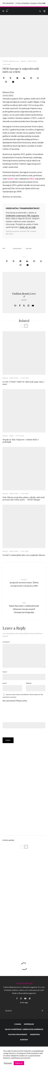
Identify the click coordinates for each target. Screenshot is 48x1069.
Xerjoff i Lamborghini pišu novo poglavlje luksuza (24, 555)
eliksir (32, 178)
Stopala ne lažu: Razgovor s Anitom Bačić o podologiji (21, 440)
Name (5, 672)
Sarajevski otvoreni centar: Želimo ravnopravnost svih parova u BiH (24, 583)
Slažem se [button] (19, 1063)
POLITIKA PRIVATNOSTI (17, 1034)
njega (11, 436)
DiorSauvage (18, 248)
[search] (42, 1010)
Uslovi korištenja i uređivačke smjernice (24, 1029)
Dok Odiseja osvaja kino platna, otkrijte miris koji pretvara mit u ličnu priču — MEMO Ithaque (23, 498)
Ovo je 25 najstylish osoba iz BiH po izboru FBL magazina (28, 932)
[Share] (3, 78)
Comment (6, 642)
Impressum (29, 1024)
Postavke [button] (8, 1063)
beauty (23, 61)
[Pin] (17, 78)
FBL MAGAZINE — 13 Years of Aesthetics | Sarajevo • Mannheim (24, 3)
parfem (11, 178)
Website (28, 683)
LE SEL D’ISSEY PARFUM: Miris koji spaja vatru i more (23, 383)
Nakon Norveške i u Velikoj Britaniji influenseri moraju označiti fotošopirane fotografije (24, 607)
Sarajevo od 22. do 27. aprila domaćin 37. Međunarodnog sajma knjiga (29, 920)
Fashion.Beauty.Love (11, 61)
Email (5, 683)
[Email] (31, 78)
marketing (35, 1034)
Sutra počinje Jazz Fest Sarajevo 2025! (29, 895)
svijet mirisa (32, 61)
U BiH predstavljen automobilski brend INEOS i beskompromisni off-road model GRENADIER (23, 885)
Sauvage (29, 248)
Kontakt (24, 1040)
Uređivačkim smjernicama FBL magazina (22, 215)
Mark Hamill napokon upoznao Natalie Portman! (26, 907)
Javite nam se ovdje (27, 227)
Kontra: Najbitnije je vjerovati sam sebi (27, 944)
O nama (17, 1024)
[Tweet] (10, 78)
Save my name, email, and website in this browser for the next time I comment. (23, 695)
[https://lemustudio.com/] (24, 830)
